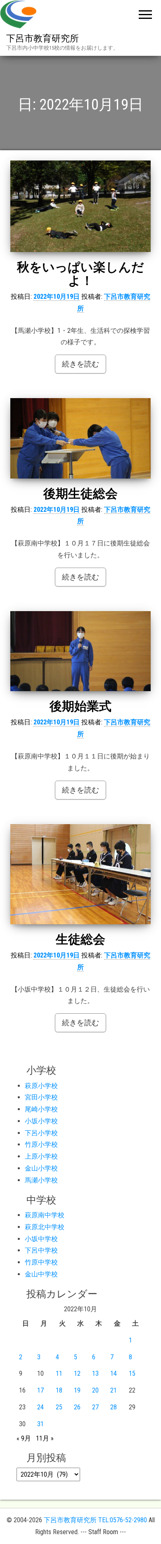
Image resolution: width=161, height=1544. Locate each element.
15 (132, 1373)
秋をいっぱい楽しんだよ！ (80, 274)
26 (77, 1407)
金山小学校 (41, 1168)
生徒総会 (80, 939)
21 (113, 1390)
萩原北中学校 (44, 1227)
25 (59, 1407)
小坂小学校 (41, 1121)
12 (77, 1373)
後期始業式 (80, 706)
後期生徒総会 (80, 493)
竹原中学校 (41, 1262)
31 (40, 1424)
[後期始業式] (80, 651)
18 (59, 1390)
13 (95, 1373)
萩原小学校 (41, 1086)
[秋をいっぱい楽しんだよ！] (80, 206)
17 (40, 1390)
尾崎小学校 (41, 1109)
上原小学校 (41, 1156)
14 (113, 1373)
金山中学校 (41, 1274)
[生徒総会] (80, 874)
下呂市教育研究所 (42, 38)
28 (113, 1407)
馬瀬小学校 (41, 1180)
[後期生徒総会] (80, 438)
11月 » (45, 1438)
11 (59, 1373)
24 (40, 1407)
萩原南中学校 (44, 1215)
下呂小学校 (41, 1133)
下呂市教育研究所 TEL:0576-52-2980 (95, 1520)
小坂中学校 (41, 1239)
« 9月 (24, 1438)
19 (77, 1390)
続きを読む (80, 364)
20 (95, 1390)
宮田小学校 (41, 1097)
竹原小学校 (41, 1144)
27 (95, 1407)
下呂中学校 (41, 1250)
